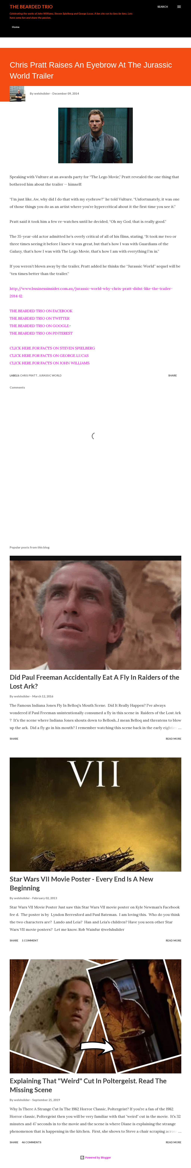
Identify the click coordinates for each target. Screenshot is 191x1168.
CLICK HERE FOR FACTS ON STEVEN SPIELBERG (52, 348)
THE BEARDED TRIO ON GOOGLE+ (40, 325)
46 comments (31, 1142)
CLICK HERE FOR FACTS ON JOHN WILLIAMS (50, 363)
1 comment (30, 940)
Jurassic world (50, 375)
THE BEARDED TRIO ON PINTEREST (41, 333)
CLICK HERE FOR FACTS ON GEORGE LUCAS (49, 355)
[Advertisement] (95, 513)
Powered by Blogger (97, 1157)
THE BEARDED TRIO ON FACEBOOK (41, 310)
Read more (173, 738)
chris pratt (29, 375)
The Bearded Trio (31, 6)
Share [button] (172, 375)
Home (15, 26)
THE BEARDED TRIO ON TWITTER (39, 318)
